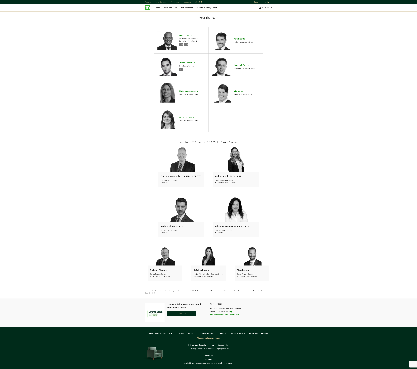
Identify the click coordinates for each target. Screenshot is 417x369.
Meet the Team (170, 8)
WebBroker (253, 333)
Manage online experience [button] (208, 338)
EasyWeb (265, 333)
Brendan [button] (240, 65)
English (257, 2)
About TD (198, 2)
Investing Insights (185, 333)
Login (267, 2)
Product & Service (237, 333)
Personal (148, 2)
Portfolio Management (207, 8)
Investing (187, 2)
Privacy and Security (197, 345)
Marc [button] (239, 39)
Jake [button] (238, 91)
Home (157, 8)
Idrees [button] (184, 35)
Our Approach (187, 8)
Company (222, 333)
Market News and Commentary (161, 333)
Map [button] (230, 311)
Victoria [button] (185, 117)
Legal (211, 345)
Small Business (161, 2)
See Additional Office (224, 315)
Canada (208, 359)
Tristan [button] (186, 63)
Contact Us (267, 8)
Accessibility (223, 345)
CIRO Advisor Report (205, 333)
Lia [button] (188, 91)
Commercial (174, 2)
